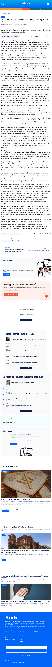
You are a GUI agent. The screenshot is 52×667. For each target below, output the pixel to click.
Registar (11, 9)
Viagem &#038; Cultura (10, 639)
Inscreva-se (22, 637)
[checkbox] (3, 270)
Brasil (8, 13)
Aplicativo (22, 635)
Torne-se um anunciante (39, 660)
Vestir (21, 639)
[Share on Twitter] (45, 36)
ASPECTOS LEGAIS (29, 660)
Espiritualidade (8, 637)
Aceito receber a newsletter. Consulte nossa (18, 271)
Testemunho (10, 240)
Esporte (4, 240)
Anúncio (21, 641)
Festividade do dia (10, 422)
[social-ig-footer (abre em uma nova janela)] (29, 656)
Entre (32, 314)
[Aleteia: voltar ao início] (26, 3)
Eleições (4, 585)
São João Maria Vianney (31, 6)
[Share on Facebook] (40, 36)
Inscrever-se (6, 274)
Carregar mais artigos (26, 367)
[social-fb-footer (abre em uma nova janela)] (24, 656)
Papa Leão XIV (6, 511)
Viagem (4, 534)
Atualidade (3, 13)
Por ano (35, 634)
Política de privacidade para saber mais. (34, 440)
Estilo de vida (8, 635)
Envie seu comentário (26, 320)
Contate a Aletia (14, 662)
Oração (40, 9)
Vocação (17, 240)
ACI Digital (16, 24)
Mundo (4, 560)
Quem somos (21, 660)
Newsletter (22, 634)
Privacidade (21, 662)
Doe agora (25, 9)
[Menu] (8, 4)
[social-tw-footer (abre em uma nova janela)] (27, 656)
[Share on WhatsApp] (50, 36)
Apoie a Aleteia (14, 660)
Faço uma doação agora (10, 294)
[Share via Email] (47, 36)
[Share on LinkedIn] (42, 36)
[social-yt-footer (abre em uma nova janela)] (22, 656)
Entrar (26, 651)
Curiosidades (5, 471)
